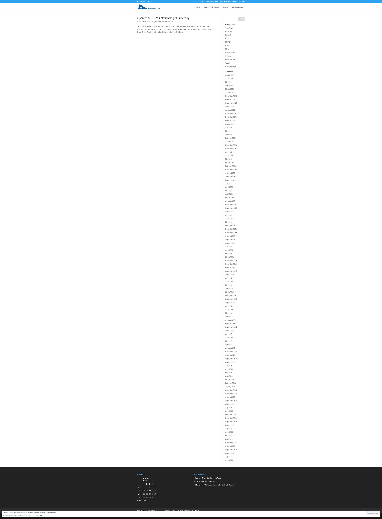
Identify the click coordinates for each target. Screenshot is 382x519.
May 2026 (228, 82)
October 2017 (230, 323)
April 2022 (229, 194)
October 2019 (230, 267)
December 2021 (231, 204)
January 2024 (230, 141)
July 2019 (228, 278)
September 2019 (231, 271)
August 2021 (229, 211)
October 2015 (230, 397)
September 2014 (231, 422)
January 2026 (230, 92)
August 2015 (229, 404)
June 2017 (229, 338)
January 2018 (230, 320)
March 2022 (229, 197)
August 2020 (229, 243)
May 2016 (228, 373)
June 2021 (229, 218)
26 (139, 497)
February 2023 (230, 166)
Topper (227, 63)
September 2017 (231, 327)
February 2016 (230, 383)
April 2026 (229, 85)
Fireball (228, 35)
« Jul (139, 500)
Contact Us (202, 1)
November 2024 (231, 117)
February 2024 (230, 138)
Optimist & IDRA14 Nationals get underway (163, 18)
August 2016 (229, 362)
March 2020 (229, 257)
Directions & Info (152, 510)
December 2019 (231, 260)
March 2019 (229, 292)
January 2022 (230, 201)
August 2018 (229, 303)
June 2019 (229, 281)
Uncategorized (230, 66)
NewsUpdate (230, 52)
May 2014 (228, 435)
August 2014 (229, 425)
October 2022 (230, 173)
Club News (229, 28)
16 (150, 490)
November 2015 (231, 393)
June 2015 (229, 411)
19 (139, 494)
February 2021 (230, 225)
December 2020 (231, 229)
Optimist (170, 22)
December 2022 (231, 169)
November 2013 (231, 443)
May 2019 (228, 285)
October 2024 (230, 120)
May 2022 (228, 190)
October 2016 (230, 355)
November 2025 (231, 96)
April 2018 (229, 316)
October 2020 (230, 236)
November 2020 (231, 232)
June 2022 (229, 187)
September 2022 (231, 176)
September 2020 (231, 239)
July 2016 (228, 365)
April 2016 (229, 376)
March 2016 (229, 379)
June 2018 (229, 309)
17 (152, 490)
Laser (227, 45)
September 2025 (231, 103)
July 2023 (228, 152)
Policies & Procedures (185, 510)
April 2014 (229, 439)
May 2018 (228, 313)
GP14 (227, 38)
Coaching (228, 31)
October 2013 (230, 446)
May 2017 (228, 341)
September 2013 (231, 449)
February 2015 (230, 414)
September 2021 (231, 208)
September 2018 (231, 299)
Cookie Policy (39, 516)
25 (155, 494)
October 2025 (230, 99)
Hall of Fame (214, 7)
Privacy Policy (165, 510)
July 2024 (228, 127)
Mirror (227, 49)
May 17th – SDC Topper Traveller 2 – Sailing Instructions (215, 485)
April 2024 (229, 134)
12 (139, 490)
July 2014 (228, 429)
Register (234, 1)
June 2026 (229, 78)
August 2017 (229, 330)
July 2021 (228, 215)
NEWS (206, 7)
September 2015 (231, 400)
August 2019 (229, 274)
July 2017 (228, 334)
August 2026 (229, 75)
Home (198, 7)
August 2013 (229, 453)
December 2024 (231, 113)
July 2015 (228, 408)
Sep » (144, 500)
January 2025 (230, 110)
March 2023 (229, 162)
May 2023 (228, 159)
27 (141, 497)
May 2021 (228, 222)
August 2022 (229, 180)
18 (155, 490)
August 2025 (229, 106)
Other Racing (230, 59)
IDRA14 (164, 22)
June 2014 (229, 432)
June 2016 (229, 369)
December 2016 (231, 351)
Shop (221, 1)
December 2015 (231, 390)
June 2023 (229, 155)
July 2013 (228, 457)
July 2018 (228, 306)
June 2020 (229, 250)
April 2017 (229, 344)
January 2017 (230, 348)
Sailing (225, 7)
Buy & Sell (227, 1)
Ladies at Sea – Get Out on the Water (208, 478)
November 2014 (231, 418)
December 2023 (231, 145)
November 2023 (231, 148)
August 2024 (229, 124)
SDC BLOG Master (145, 22)
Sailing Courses (237, 7)
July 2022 (228, 183)
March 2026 (229, 89)
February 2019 (230, 295)
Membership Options (212, 1)
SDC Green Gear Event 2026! (205, 481)
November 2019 (231, 264)
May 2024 (228, 131)
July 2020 (228, 246)
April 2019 (229, 288)
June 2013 (229, 460)
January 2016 (230, 387)
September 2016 (231, 358)
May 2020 (228, 253)
